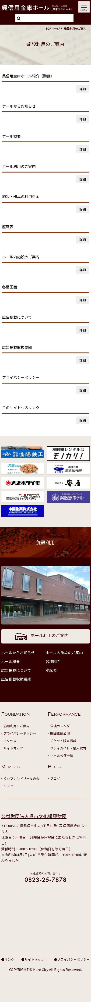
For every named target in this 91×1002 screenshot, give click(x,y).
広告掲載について (16, 670)
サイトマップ (13, 748)
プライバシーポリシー (20, 733)
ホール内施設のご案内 (64, 652)
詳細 (82, 88)
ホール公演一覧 (61, 755)
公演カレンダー (61, 725)
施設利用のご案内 (17, 725)
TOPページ (53, 28)
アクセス (10, 740)
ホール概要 (10, 661)
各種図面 (53, 661)
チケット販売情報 (63, 740)
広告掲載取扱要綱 (16, 679)
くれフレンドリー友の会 (21, 778)
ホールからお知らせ (18, 652)
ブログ (55, 778)
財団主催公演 (60, 733)
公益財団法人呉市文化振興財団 (33, 816)
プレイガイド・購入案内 (68, 748)
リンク (8, 786)
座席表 (51, 670)
